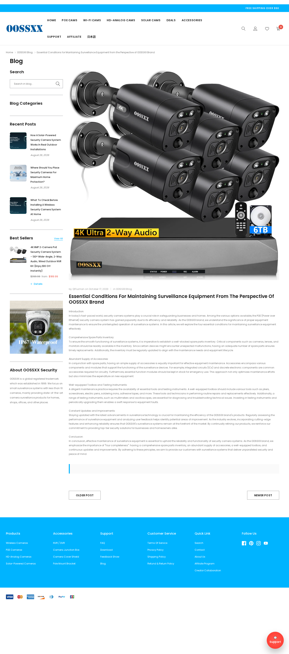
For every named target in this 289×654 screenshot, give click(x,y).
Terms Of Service (157, 543)
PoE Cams (69, 20)
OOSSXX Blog (25, 52)
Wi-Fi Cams (92, 20)
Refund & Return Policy (160, 563)
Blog (103, 563)
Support (54, 37)
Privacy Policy (155, 549)
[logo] (24, 28)
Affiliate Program (204, 563)
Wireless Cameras (17, 543)
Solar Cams (151, 20)
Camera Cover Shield (66, 556)
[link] (244, 28)
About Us (200, 556)
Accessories (192, 20)
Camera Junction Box (66, 549)
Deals (171, 20)
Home (51, 20)
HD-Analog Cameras (18, 556)
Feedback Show (109, 556)
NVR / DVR (59, 543)
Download (106, 549)
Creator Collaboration (208, 570)
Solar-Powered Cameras (21, 563)
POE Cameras (14, 549)
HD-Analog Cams (121, 20)
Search (199, 543)
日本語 (91, 37)
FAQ (102, 543)
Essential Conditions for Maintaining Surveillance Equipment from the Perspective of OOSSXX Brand (171, 299)
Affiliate (74, 37)
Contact (200, 549)
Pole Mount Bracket (64, 563)
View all (58, 238)
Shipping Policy (156, 556)
